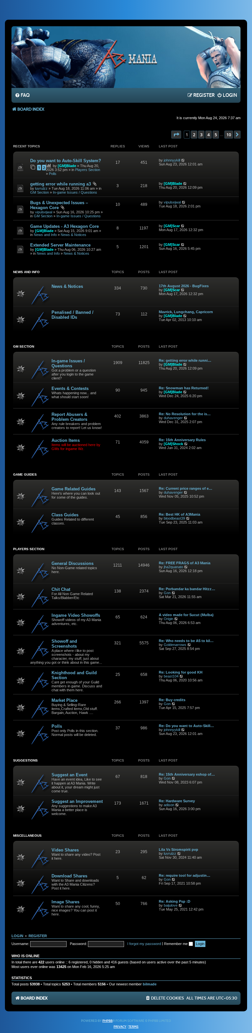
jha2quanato (173, 567)
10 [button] (228, 135)
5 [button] (216, 135)
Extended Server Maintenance (60, 245)
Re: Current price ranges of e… (185, 488)
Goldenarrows (175, 645)
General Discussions (73, 563)
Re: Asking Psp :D (174, 901)
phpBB (107, 1020)
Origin (168, 619)
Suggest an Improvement (77, 801)
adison (169, 805)
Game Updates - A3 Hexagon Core (64, 226)
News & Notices (73, 235)
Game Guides (25, 474)
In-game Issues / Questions (75, 192)
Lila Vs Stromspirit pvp (178, 849)
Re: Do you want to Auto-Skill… (186, 726)
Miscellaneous (27, 835)
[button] (176, 135)
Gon (167, 593)
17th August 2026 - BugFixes (184, 286)
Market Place (64, 700)
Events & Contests (70, 388)
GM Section (39, 192)
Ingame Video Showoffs (76, 615)
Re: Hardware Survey (177, 801)
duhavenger (173, 418)
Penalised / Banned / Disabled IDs (73, 315)
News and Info (45, 235)
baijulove (171, 905)
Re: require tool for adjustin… (184, 875)
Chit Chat (61, 589)
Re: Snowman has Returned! (184, 388)
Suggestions (25, 760)
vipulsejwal (43, 212)
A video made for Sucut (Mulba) (186, 615)
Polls (52, 174)
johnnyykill (172, 160)
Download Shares (69, 875)
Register (38, 936)
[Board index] (126, 57)
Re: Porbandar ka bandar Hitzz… (187, 589)
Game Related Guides (73, 488)
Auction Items (66, 440)
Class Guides (65, 514)
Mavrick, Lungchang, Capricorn (186, 312)
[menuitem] (22, 95)
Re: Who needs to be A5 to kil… (186, 641)
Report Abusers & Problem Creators (69, 417)
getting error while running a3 (60, 184)
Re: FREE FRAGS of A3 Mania (184, 563)
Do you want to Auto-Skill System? (65, 160)
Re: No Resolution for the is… (185, 414)
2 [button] (194, 135)
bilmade (150, 984)
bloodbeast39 (174, 518)
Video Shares (65, 850)
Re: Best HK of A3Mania (179, 514)
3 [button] (201, 135)
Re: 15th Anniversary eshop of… (187, 774)
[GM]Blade (67, 166)
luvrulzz (41, 188)
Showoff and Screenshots (64, 644)
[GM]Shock (173, 444)
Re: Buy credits (172, 700)
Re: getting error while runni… (185, 360)
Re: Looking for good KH (180, 672)
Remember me (176, 944)
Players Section (87, 170)
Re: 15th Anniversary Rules (182, 440)
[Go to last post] (183, 160)
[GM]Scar (172, 226)
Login (17, 936)
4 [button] (208, 135)
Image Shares (65, 901)
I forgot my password (144, 944)
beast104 (171, 676)
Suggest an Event (69, 774)
